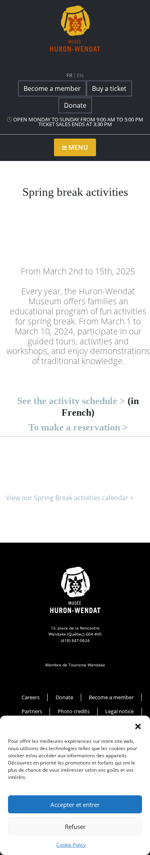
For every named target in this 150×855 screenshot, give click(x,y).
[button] (138, 726)
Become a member (52, 88)
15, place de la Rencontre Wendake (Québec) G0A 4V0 (75, 631)
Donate (75, 105)
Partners (32, 711)
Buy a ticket (109, 88)
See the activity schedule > (71, 401)
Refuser (75, 827)
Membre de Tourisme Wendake (75, 665)
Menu (77, 147)
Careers (31, 697)
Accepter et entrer (75, 805)
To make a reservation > (78, 427)
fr (69, 75)
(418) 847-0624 (75, 640)
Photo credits (74, 711)
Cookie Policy (71, 844)
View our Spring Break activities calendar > (70, 497)
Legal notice (119, 711)
